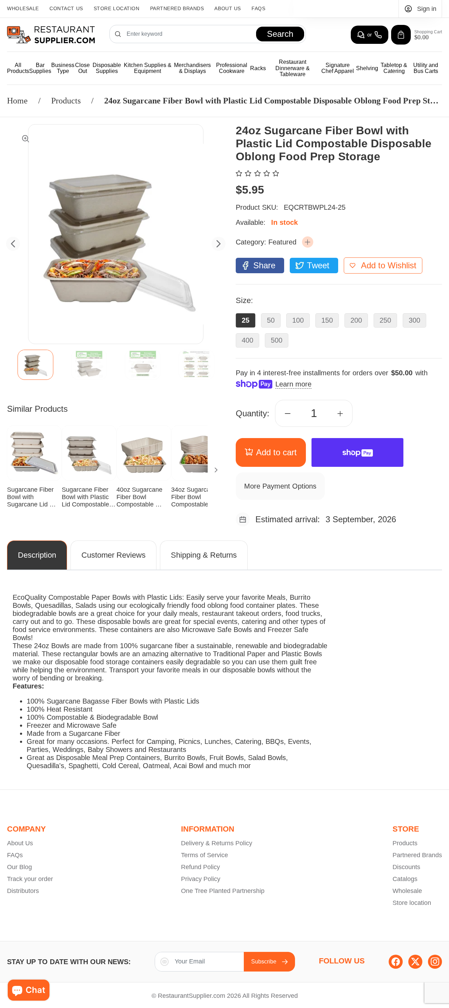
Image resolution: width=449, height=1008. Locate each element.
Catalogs (405, 879)
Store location (412, 903)
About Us (227, 8)
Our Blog (19, 867)
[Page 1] (35, 365)
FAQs (258, 8)
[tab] (35, 365)
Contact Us (66, 8)
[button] (307, 242)
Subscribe (263, 962)
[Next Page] (216, 470)
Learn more (293, 384)
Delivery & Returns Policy (216, 843)
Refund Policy (200, 867)
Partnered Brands (417, 855)
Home (17, 100)
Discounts (406, 867)
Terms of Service (204, 855)
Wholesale (23, 8)
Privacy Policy (200, 879)
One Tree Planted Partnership (222, 891)
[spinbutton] (314, 413)
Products (66, 100)
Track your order (30, 879)
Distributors (23, 891)
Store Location (117, 8)
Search (280, 34)
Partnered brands (177, 8)
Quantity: (252, 413)
